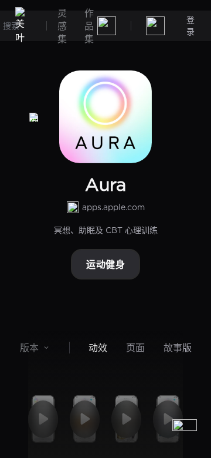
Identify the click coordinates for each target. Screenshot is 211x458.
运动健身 (105, 264)
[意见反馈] (184, 431)
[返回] (34, 117)
